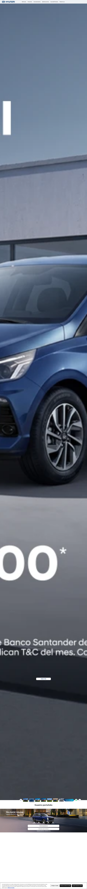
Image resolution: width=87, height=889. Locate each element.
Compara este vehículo (43, 828)
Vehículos (24, 1)
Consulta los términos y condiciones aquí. (43, 830)
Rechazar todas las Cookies (65, 885)
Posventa (30, 1)
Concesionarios (37, 1)
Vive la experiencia (43, 825)
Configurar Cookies (54, 885)
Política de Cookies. (11, 887)
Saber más (43, 679)
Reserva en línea (69, 800)
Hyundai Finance (54, 1)
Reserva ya (62, 1)
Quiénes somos (45, 1)
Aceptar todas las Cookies (77, 885)
